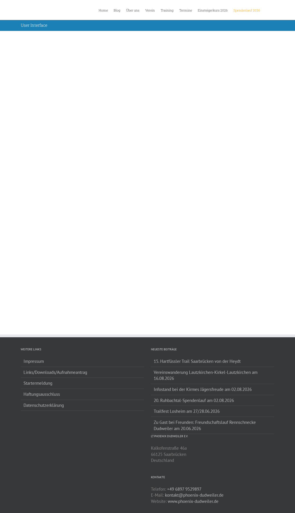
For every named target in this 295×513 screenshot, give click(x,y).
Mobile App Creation (164, 47)
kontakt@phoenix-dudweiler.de (194, 495)
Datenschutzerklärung (44, 405)
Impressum (34, 361)
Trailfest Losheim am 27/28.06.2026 (187, 411)
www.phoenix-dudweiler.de (193, 501)
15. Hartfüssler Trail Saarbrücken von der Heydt (197, 361)
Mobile (172, 52)
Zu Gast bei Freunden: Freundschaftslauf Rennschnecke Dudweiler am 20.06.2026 (205, 425)
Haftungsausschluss (42, 394)
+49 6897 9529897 (184, 489)
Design (162, 52)
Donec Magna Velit (163, 222)
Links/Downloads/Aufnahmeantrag (55, 372)
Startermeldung (38, 383)
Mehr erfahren (163, 103)
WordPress (183, 52)
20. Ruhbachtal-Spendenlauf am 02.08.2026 (194, 400)
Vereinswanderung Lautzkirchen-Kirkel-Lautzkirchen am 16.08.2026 (205, 375)
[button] (267, 10)
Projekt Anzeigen (210, 103)
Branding (150, 52)
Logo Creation (158, 134)
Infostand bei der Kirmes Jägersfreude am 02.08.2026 (203, 389)
